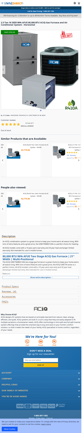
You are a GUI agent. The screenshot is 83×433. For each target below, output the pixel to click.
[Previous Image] (3, 69)
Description (9, 236)
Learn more (46, 424)
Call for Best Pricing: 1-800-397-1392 (40, 11)
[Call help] (27, 343)
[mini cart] (79, 3)
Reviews (8, 291)
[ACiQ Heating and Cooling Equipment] (41, 309)
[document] (40, 426)
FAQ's (5, 301)
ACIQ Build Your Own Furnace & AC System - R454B (36, 146)
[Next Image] (78, 69)
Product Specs (10, 286)
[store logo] (13, 3)
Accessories (9, 296)
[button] (40, 110)
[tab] (41, 236)
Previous (3, 160)
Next (79, 160)
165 (71, 155)
